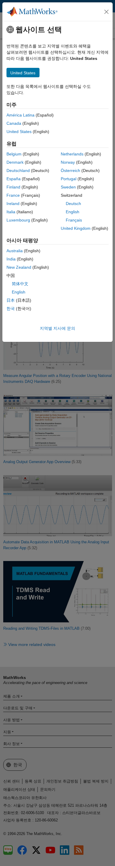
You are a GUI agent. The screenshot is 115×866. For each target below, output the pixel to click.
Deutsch (73, 203)
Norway (68, 162)
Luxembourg (18, 220)
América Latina (20, 115)
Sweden (68, 187)
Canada (13, 123)
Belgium (14, 154)
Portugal (68, 178)
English (72, 211)
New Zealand (18, 267)
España (13, 178)
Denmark (15, 162)
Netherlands (72, 154)
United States (19, 131)
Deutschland (18, 170)
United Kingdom (76, 228)
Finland (13, 187)
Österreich (70, 170)
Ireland (12, 203)
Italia (10, 211)
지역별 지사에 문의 (57, 328)
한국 (10, 308)
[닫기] (106, 12)
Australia (14, 250)
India (11, 259)
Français (74, 220)
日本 (10, 300)
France (13, 195)
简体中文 (20, 283)
